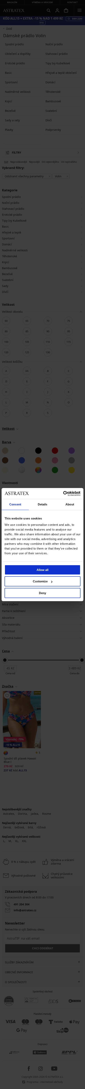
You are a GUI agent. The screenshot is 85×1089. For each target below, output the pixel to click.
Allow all (42, 570)
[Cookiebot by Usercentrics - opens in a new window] (63, 493)
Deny (42, 593)
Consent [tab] (15, 504)
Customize (40, 581)
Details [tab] (42, 504)
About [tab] (69, 504)
